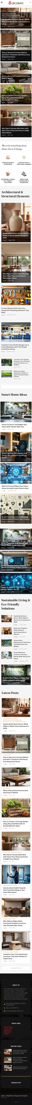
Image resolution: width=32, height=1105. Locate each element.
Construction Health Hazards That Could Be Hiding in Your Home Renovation (14, 890)
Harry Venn (7, 683)
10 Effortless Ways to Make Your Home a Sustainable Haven (16, 679)
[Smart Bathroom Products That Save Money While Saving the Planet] (6, 655)
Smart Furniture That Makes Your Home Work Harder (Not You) (14, 426)
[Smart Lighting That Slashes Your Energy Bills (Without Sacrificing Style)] (16, 447)
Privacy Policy (8, 1027)
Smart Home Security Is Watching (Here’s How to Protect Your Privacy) (16, 518)
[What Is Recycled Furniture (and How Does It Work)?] (16, 72)
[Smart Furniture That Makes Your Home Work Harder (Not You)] (16, 416)
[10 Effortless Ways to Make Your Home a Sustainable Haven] (16, 675)
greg (4, 26)
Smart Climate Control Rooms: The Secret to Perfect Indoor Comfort (15, 566)
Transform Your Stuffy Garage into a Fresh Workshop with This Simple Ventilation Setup (15, 347)
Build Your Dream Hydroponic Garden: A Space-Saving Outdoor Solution (21, 373)
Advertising (7, 1030)
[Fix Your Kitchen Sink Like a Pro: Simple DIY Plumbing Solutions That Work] (16, 295)
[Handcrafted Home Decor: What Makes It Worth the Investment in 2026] (16, 222)
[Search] (30, 2)
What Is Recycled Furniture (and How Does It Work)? (15, 791)
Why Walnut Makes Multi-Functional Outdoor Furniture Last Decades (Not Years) (14, 923)
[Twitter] (16, 1102)
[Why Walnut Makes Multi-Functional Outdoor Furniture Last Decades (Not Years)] (16, 914)
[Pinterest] (19, 1102)
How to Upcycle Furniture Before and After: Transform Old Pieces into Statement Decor (16, 54)
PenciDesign (4, 1097)
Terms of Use (8, 1029)
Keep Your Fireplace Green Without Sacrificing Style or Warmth (20, 631)
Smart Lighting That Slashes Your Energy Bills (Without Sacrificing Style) (14, 455)
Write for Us (7, 1032)
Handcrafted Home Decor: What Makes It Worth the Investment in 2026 (16, 21)
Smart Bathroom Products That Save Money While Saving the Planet (22, 655)
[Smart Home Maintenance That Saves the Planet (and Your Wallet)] (6, 643)
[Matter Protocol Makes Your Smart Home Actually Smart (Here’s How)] (16, 478)
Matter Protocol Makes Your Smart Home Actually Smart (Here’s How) (15, 487)
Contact (6, 1034)
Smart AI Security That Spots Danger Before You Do (13, 588)
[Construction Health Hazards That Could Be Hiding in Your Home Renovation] (16, 881)
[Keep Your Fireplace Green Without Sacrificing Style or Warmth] (6, 630)
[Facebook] (13, 1102)
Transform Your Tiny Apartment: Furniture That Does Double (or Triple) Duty (15, 956)
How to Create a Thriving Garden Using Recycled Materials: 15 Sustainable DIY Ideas (14, 98)
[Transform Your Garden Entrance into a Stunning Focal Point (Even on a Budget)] (6, 362)
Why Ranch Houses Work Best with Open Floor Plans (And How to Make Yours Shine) (15, 130)
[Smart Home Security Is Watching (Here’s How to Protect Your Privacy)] (16, 509)
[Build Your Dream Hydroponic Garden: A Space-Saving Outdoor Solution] (6, 374)
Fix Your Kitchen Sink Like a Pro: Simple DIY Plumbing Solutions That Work (15, 310)
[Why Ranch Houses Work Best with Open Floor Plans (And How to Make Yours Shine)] (16, 121)
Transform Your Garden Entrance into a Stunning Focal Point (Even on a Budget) (22, 362)
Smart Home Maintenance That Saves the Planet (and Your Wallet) (22, 643)
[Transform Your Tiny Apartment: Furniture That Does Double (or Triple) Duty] (16, 947)
